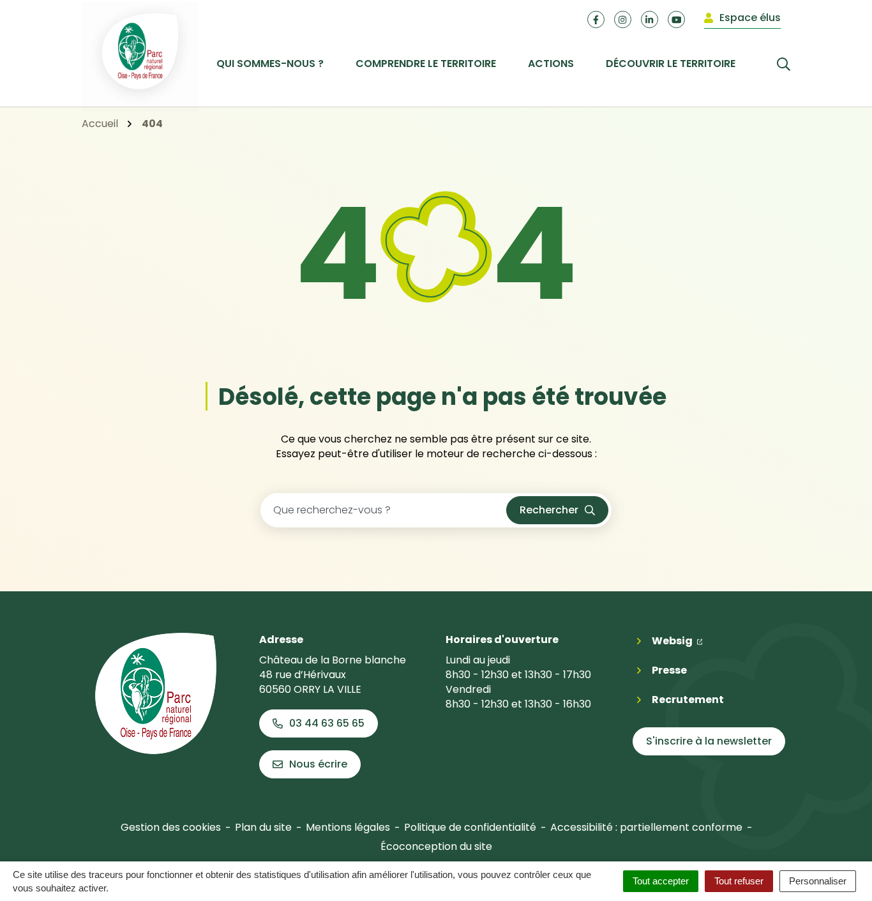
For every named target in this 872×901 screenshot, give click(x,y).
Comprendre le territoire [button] (426, 63)
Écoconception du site (436, 846)
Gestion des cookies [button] (171, 827)
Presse (669, 670)
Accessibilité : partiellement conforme (646, 827)
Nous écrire (318, 764)
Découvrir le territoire (670, 63)
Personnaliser (817, 880)
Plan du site (263, 827)
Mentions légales (348, 827)
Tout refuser (738, 880)
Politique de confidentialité (470, 827)
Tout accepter (661, 880)
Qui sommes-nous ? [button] (270, 63)
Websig (677, 640)
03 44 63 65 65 (327, 723)
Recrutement (688, 699)
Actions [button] (551, 63)
